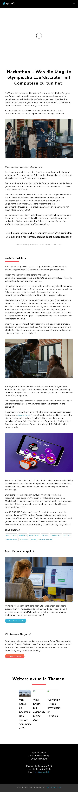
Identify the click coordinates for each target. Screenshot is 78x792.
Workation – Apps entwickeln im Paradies (53, 708)
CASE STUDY (34, 535)
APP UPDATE (11, 535)
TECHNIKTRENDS (45, 539)
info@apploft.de (42, 772)
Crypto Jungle (24, 415)
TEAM (33, 539)
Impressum (50, 787)
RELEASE (67, 535)
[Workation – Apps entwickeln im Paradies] (53, 693)
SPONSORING (11, 539)
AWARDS (23, 535)
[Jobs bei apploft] (39, 557)
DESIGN (45, 535)
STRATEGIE (24, 539)
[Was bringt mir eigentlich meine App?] (39, 693)
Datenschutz (57, 787)
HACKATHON (56, 535)
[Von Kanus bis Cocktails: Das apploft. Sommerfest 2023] (25, 693)
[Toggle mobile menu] (74, 3)
